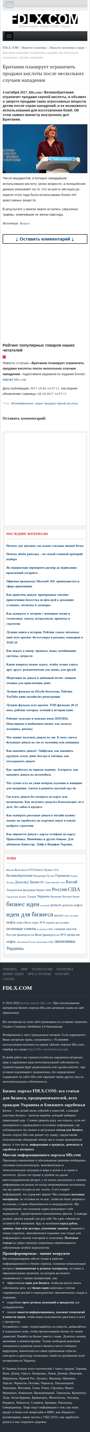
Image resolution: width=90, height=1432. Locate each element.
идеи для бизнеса (29, 914)
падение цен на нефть (57, 922)
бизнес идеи (23, 903)
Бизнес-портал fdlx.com (35, 1003)
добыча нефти (72, 905)
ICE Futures (35, 870)
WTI (56, 870)
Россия (59, 889)
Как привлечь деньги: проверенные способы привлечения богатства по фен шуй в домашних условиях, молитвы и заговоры (40, 599)
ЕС (42, 882)
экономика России (26, 941)
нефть (11, 922)
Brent (17, 870)
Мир (24, 969)
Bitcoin (10, 870)
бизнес (76, 896)
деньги (55, 904)
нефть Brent (24, 922)
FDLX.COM (17, 988)
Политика (65, 969)
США (74, 889)
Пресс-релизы (39, 974)
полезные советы (21, 928)
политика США (45, 929)
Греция (74, 875)
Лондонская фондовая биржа (25, 890)
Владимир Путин (43, 876)
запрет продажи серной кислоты (56, 403)
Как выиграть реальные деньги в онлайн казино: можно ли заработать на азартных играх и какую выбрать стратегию (41, 820)
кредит (59, 915)
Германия (62, 875)
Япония (67, 896)
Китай (71, 882)
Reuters (25, 223)
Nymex (48, 870)
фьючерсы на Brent (29, 935)
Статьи (8, 979)
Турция (31, 896)
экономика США (45, 941)
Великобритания (22, 403)
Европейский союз (55, 882)
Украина (43, 896)
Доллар (10, 882)
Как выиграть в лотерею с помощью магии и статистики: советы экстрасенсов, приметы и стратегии (38, 618)
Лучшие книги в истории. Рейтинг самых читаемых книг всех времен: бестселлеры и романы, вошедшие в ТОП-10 (44, 637)
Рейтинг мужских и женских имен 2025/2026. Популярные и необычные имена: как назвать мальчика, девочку (39, 723)
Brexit (24, 870)
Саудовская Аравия (16, 896)
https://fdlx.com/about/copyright (48, 1049)
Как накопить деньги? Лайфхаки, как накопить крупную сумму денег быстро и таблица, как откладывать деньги (39, 755)
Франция (55, 896)
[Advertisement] (45, 293)
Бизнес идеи (13, 974)
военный (44, 905)
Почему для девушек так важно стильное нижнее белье (44, 545)
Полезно (62, 974)
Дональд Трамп (27, 881)
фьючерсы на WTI (54, 935)
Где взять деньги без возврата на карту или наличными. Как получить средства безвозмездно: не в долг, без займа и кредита (45, 801)
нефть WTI (38, 922)
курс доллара (71, 915)
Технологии (42, 969)
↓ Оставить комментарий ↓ (45, 239)
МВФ (48, 890)
